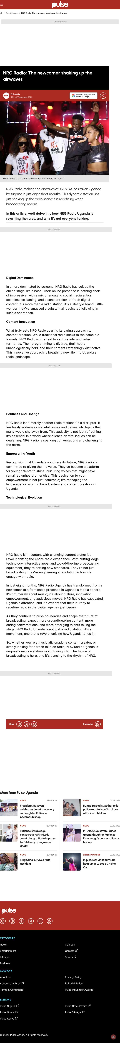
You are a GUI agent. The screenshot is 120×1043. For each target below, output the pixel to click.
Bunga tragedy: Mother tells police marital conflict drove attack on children (100, 809)
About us (5, 977)
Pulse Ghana (7, 1012)
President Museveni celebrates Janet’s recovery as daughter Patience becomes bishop (37, 811)
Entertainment (12, 13)
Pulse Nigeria (7, 1006)
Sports (69, 957)
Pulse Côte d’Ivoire (76, 1006)
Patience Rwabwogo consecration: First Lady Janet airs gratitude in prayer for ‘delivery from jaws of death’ (38, 838)
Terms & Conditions (11, 989)
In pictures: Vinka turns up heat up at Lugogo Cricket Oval (99, 863)
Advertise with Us (10, 983)
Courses (70, 944)
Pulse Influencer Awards (79, 989)
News (23, 800)
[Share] (103, 95)
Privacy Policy (73, 977)
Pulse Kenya (7, 1018)
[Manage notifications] (113, 1036)
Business (5, 963)
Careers (69, 950)
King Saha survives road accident (35, 861)
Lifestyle (5, 957)
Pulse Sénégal (73, 1012)
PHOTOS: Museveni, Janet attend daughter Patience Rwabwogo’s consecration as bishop (101, 836)
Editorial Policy (74, 983)
